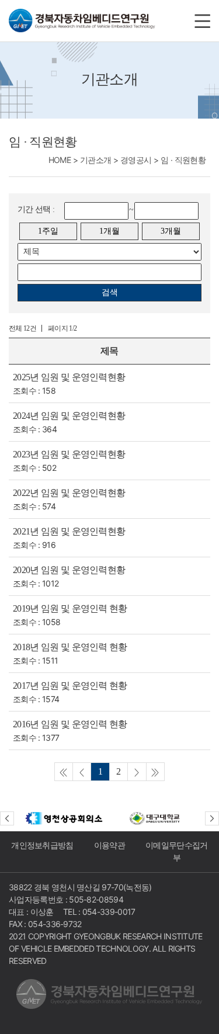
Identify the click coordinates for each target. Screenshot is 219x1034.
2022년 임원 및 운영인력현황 (69, 493)
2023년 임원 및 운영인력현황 (69, 454)
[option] (64, 818)
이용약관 (109, 845)
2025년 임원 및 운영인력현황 (69, 377)
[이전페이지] (63, 771)
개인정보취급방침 (42, 845)
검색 (110, 292)
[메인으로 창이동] (82, 21)
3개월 (171, 231)
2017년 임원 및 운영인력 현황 (70, 686)
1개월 (109, 231)
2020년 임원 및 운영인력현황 (69, 570)
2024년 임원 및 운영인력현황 (69, 416)
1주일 (48, 231)
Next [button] (212, 818)
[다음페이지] (137, 771)
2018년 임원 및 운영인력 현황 (70, 647)
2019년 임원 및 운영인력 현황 (70, 608)
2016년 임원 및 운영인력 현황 (70, 724)
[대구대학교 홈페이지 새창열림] (155, 818)
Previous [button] (7, 818)
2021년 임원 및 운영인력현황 (69, 531)
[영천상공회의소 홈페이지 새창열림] (64, 818)
